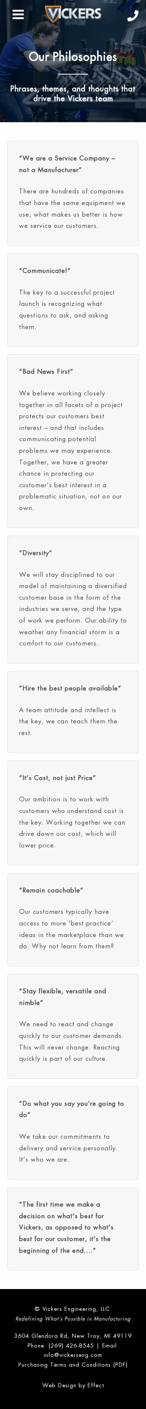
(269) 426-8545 (71, 1345)
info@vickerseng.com (73, 1354)
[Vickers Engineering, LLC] (73, 14)
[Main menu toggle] (18, 14)
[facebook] (133, 15)
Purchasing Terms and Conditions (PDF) (73, 1364)
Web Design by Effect (73, 1385)
